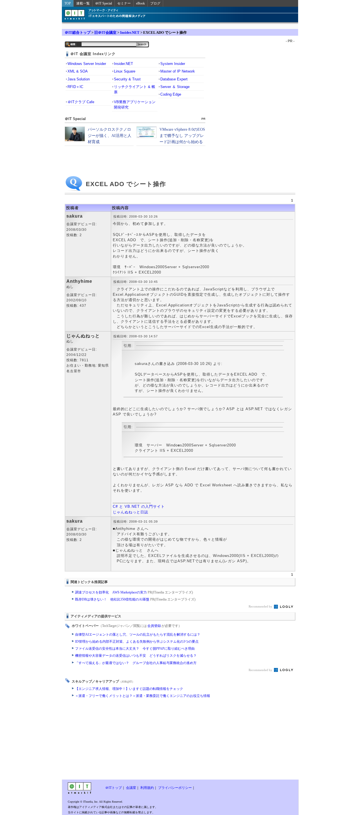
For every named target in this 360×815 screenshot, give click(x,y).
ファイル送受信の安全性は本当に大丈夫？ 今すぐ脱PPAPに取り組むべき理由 (135, 649)
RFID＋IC (75, 87)
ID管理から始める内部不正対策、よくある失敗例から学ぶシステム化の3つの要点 (137, 642)
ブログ (155, 3)
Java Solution (79, 79)
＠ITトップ (113, 788)
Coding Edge (170, 94)
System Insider (172, 64)
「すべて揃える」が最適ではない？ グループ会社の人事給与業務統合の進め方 (136, 663)
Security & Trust (127, 79)
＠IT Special (103, 3)
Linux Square (124, 71)
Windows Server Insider (87, 64)
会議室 (131, 788)
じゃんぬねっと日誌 (130, 512)
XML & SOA (78, 71)
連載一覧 (83, 3)
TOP (67, 3)
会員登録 (154, 626)
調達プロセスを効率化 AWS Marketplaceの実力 (134, 592)
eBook (140, 3)
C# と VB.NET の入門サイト (139, 506)
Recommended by (261, 606)
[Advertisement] (135, 740)
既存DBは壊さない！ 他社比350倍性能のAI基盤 (135, 599)
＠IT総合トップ (78, 32)
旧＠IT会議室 (105, 32)
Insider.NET (130, 32)
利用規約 (147, 788)
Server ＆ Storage (175, 87)
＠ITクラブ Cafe (81, 102)
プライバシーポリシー (175, 788)
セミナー (124, 3)
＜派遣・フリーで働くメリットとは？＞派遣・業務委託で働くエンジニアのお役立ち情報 (142, 696)
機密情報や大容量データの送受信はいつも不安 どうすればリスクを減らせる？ (136, 656)
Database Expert (174, 79)
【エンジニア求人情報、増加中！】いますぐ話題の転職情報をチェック (129, 689)
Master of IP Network (177, 71)
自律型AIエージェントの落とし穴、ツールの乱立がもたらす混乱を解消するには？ (137, 634)
